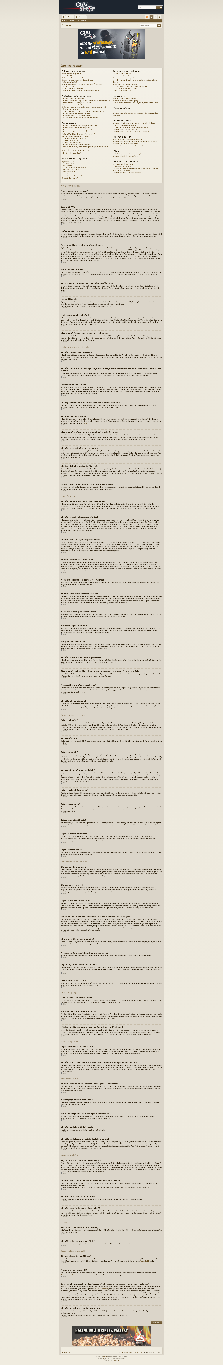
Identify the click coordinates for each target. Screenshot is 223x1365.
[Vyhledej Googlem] (159, 25)
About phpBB (144, 1261)
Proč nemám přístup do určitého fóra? (74, 138)
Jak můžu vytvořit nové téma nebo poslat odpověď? (79, 126)
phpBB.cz (116, 1360)
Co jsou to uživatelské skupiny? (123, 78)
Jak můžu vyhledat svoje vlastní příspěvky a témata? (131, 131)
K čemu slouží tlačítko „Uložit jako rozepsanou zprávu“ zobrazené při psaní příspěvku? (85, 148)
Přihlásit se (73, 20)
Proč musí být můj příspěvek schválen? (75, 151)
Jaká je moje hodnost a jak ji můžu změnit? (76, 115)
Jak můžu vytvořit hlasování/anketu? (74, 132)
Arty (104, 1358)
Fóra (71, 17)
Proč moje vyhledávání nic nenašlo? (125, 125)
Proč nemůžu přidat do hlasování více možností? (78, 134)
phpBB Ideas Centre (67, 1275)
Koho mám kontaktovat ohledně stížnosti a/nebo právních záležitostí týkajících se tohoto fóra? (136, 169)
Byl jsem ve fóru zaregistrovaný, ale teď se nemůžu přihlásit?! (82, 84)
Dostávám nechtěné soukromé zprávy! (126, 101)
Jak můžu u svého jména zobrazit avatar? (76, 113)
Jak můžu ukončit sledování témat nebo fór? (128, 146)
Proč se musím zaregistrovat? (72, 74)
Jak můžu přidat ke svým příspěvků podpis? (77, 130)
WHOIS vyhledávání (101, 1289)
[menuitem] (151, 17)
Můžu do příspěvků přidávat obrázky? (74, 167)
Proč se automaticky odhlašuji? (72, 88)
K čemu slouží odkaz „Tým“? (122, 90)
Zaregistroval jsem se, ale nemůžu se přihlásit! (77, 80)
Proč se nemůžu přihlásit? (70, 82)
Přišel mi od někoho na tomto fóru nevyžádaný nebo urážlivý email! (135, 103)
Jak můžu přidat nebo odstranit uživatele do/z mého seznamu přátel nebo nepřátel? (135, 114)
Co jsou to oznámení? (69, 171)
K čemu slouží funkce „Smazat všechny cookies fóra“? (80, 90)
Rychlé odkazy (64, 17)
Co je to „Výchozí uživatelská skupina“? (126, 88)
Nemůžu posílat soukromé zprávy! (124, 98)
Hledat (65, 20)
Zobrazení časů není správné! (72, 105)
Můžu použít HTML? (68, 163)
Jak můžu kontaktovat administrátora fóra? (127, 172)
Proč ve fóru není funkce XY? (123, 166)
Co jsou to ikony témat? (70, 178)
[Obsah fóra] (79, 7)
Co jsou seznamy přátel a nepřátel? (124, 111)
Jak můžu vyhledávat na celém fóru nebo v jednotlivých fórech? (134, 123)
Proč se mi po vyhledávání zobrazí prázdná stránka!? (131, 127)
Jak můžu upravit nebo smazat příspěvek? (76, 128)
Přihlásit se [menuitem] (156, 17)
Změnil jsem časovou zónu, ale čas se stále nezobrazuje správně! (84, 107)
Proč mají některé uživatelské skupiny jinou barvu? (130, 86)
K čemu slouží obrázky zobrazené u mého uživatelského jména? (83, 111)
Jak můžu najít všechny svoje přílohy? (126, 156)
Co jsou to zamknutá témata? (72, 176)
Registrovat (83, 20)
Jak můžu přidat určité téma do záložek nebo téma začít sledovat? (135, 142)
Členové (81, 17)
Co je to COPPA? (67, 76)
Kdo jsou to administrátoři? (122, 74)
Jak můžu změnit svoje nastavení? (73, 98)
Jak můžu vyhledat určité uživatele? (125, 129)
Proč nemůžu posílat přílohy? (71, 140)
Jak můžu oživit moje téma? (71, 153)
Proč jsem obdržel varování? (71, 142)
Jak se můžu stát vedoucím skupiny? (125, 84)
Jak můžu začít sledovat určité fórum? (125, 144)
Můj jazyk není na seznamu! (71, 109)
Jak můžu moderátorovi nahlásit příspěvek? (76, 145)
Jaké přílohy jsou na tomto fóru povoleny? (127, 154)
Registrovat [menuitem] (160, 17)
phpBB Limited (133, 1259)
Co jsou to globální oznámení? (72, 169)
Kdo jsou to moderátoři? (121, 76)
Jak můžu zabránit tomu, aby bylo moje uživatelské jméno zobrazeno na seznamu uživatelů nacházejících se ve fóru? (86, 102)
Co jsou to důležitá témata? (71, 174)
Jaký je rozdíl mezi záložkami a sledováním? (128, 139)
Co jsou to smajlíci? (68, 165)
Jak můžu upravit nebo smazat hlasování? (76, 136)
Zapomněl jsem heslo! (69, 86)
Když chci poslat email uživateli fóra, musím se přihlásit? (81, 117)
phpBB (84, 423)
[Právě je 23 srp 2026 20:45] (137, 25)
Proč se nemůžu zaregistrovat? (72, 78)
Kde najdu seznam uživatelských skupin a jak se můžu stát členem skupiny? (135, 81)
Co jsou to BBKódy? (68, 161)
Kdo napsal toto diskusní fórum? (123, 164)
